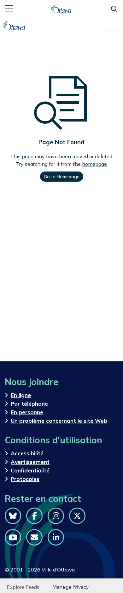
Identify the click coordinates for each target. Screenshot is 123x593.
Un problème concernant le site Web (59, 420)
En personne (27, 412)
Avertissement (30, 462)
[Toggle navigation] (112, 27)
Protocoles (25, 479)
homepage (94, 164)
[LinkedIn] (56, 537)
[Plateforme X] (77, 516)
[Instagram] (56, 516)
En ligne (21, 395)
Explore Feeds (23, 587)
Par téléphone (29, 403)
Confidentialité (30, 470)
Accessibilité (27, 453)
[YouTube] (13, 537)
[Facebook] (34, 516)
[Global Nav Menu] (9, 9)
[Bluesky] (13, 516)
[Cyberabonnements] (34, 537)
